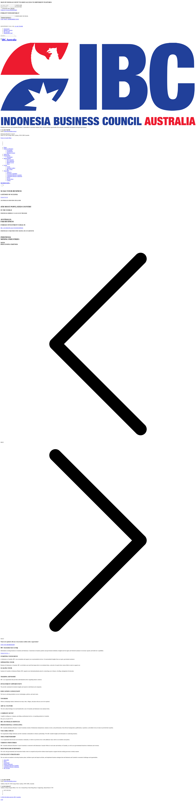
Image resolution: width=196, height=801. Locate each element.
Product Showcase (8, 764)
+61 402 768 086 (18, 26)
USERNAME (18, 5)
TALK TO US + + (5, 653)
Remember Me (6, 8)
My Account (7, 31)
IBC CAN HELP (5, 228)
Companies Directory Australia (11, 765)
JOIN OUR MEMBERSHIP (8, 644)
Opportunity (7, 29)
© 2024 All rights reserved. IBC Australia (11, 797)
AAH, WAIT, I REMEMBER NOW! (10, 19)
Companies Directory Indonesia (11, 767)
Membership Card (8, 33)
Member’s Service (8, 30)
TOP (2, 799)
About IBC (6, 760)
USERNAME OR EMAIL (21, 16)
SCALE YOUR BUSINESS (16, 228)
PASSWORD (18, 7)
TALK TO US (4, 197)
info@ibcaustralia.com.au (10, 131)
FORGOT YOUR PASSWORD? (9, 10)
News (5, 761)
